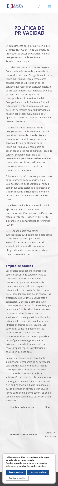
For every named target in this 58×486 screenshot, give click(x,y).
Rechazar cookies (38, 472)
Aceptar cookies (16, 472)
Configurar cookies (17, 478)
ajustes (41, 466)
